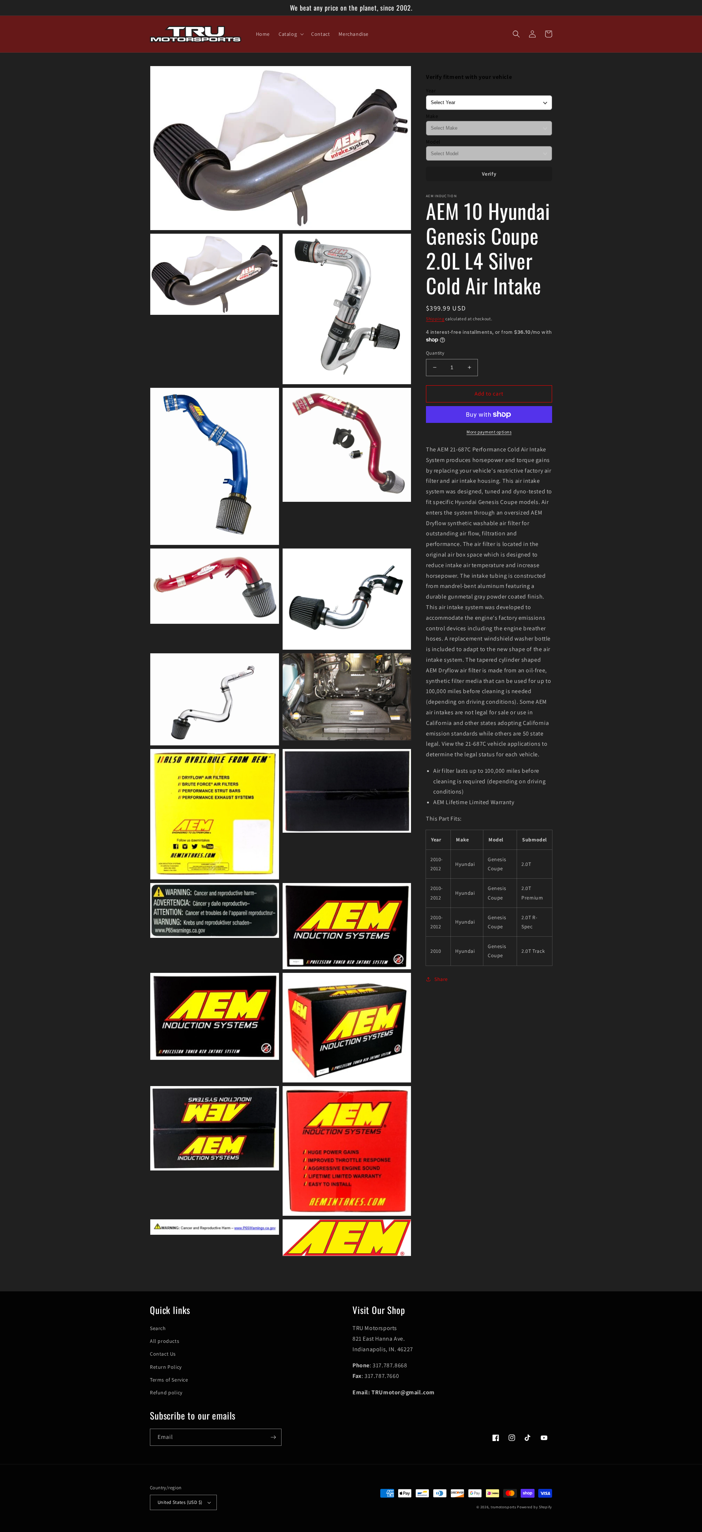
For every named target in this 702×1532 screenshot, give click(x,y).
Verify (489, 174)
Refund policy (166, 1392)
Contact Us (163, 1353)
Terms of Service (169, 1379)
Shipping (435, 318)
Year (431, 90)
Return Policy (166, 1367)
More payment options (489, 432)
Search (158, 1328)
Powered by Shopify (534, 1507)
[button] (290, 34)
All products (164, 1341)
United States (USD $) (180, 1502)
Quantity (435, 353)
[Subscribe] (273, 1437)
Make (432, 116)
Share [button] (441, 979)
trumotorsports (503, 1507)
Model (433, 141)
